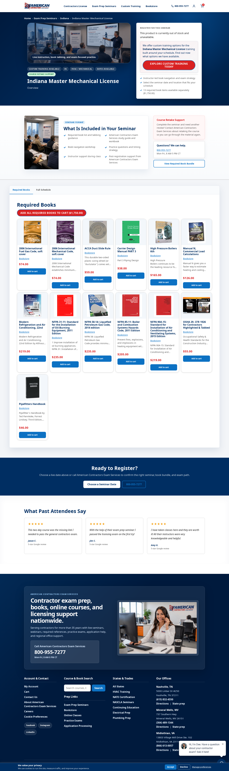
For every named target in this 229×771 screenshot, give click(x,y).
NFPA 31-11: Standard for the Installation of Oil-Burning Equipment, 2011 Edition (65, 327)
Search (98, 688)
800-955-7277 (164, 150)
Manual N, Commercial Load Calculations (194, 251)
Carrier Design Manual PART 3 (126, 250)
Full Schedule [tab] (43, 189)
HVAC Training (121, 691)
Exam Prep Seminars (104, 6)
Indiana (64, 18)
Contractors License (75, 6)
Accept (170, 767)
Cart (26, 691)
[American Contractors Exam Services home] (37, 6)
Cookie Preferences (36, 716)
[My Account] (194, 6)
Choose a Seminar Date (101, 484)
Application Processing (78, 726)
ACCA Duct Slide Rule (97, 248)
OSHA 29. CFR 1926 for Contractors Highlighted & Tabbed (196, 324)
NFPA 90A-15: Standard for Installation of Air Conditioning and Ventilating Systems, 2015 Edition (163, 329)
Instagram (45, 725)
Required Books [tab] (21, 189)
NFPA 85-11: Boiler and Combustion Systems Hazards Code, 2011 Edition (128, 326)
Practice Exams (73, 720)
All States (118, 686)
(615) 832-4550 (164, 699)
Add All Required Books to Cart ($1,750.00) (51, 213)
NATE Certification (124, 697)
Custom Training (131, 6)
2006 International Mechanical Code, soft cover (63, 251)
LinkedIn (30, 732)
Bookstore (151, 6)
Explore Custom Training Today (169, 65)
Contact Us (30, 697)
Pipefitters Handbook (32, 404)
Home (27, 18)
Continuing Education (126, 707)
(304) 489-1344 (164, 722)
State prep (178, 703)
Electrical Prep (121, 712)
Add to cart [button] (32, 271)
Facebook (30, 725)
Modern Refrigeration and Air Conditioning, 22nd (32, 324)
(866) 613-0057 (164, 745)
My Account (31, 686)
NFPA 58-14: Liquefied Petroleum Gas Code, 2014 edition (98, 324)
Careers (28, 711)
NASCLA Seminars (123, 702)
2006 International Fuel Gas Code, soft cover (31, 251)
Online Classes (72, 715)
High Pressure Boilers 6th (163, 250)
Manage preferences (201, 767)
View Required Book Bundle (179, 163)
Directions (162, 703)
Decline (184, 767)
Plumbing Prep (122, 718)
